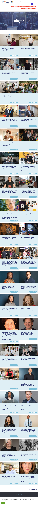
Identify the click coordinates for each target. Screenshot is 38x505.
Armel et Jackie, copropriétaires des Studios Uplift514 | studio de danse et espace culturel (9, 144)
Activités (30, 9)
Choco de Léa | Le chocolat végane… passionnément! (28, 359)
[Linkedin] (33, 489)
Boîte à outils (26, 9)
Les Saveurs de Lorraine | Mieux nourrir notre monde (8, 382)
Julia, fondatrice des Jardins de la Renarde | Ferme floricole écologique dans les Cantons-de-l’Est (28, 192)
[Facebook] (29, 489)
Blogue (35, 1)
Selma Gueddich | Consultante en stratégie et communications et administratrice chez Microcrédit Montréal (9, 431)
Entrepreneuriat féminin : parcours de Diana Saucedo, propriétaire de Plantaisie (28, 97)
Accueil (18, 1)
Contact (34, 9)
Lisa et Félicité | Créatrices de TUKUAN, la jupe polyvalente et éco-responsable (9, 359)
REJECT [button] (7, 502)
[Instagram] (36, 489)
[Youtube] (34, 489)
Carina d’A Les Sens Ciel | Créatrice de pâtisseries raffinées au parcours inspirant (9, 478)
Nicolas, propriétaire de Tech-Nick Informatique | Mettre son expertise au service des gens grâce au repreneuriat (28, 168)
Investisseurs (26, 1)
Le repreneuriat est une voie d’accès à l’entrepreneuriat (28, 120)
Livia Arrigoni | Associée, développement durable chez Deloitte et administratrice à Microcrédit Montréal (27, 310)
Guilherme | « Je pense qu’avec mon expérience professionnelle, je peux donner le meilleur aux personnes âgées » (28, 286)
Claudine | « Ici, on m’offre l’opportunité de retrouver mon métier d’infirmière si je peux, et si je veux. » (9, 286)
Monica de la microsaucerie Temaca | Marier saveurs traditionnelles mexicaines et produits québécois (9, 191)
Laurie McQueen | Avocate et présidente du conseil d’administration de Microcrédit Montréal (8, 454)
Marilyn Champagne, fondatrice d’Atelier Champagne (8, 73)
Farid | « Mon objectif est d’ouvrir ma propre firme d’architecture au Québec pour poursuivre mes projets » (9, 407)
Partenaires (31, 1)
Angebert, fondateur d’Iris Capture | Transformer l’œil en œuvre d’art (28, 214)
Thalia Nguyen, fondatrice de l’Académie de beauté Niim (8, 96)
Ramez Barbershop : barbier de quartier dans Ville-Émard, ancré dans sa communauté (27, 239)
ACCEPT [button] (3, 502)
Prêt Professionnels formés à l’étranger (28, 8)
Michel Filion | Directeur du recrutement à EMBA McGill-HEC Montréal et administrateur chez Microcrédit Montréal (27, 334)
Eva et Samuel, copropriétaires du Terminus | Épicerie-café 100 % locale (9, 167)
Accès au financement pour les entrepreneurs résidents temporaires (9, 120)
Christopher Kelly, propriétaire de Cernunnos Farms (28, 73)
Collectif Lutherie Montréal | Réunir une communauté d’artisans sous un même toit (28, 454)
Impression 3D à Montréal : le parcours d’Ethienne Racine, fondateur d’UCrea (8, 49)
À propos (21, 1)
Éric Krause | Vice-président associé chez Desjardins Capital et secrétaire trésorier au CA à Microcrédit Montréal (28, 407)
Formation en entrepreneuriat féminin (28, 6)
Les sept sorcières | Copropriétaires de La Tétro (28, 143)
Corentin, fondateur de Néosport (28, 48)
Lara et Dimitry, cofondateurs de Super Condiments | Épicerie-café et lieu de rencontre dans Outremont (28, 262)
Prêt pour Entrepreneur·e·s (16, 6)
